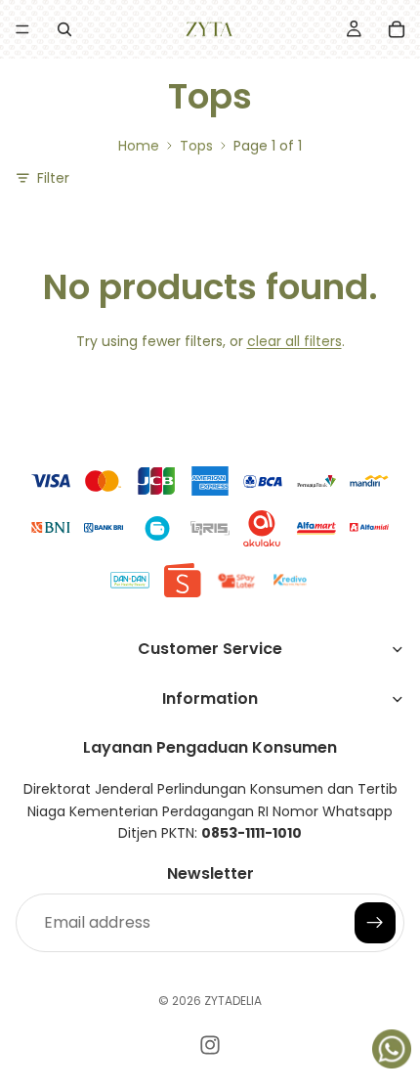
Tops (196, 145)
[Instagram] (210, 1045)
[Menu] (22, 29)
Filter (53, 178)
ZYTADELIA (233, 1000)
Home (138, 145)
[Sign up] (375, 921)
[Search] (64, 29)
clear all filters (294, 341)
